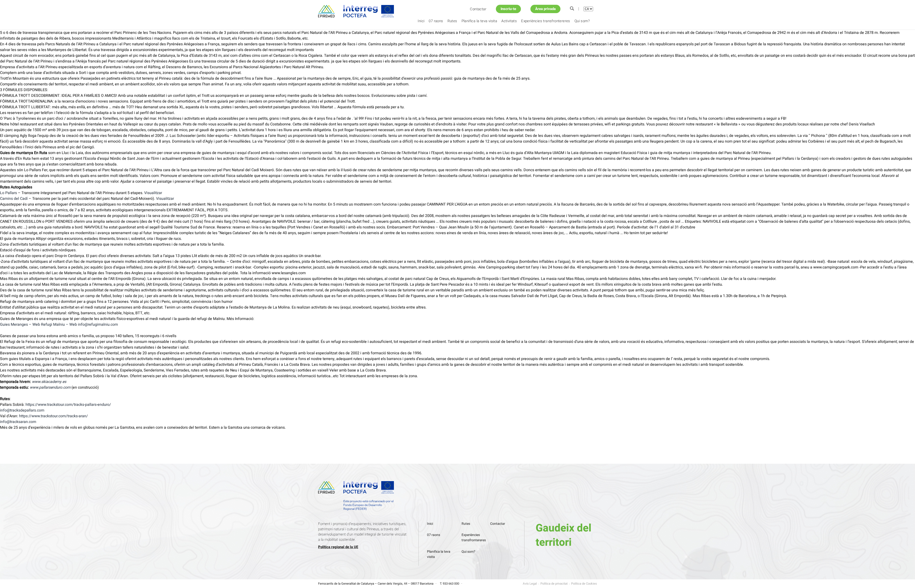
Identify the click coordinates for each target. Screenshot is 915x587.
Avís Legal (530, 583)
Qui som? (582, 21)
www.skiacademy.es (49, 382)
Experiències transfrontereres (545, 21)
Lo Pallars (8, 193)
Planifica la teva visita (479, 21)
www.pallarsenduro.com (50, 387)
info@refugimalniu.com (98, 324)
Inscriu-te (508, 8)
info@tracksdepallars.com (22, 410)
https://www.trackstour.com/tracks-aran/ (53, 416)
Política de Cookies (584, 583)
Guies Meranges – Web (20, 324)
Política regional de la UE (338, 547)
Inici (421, 21)
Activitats (509, 21)
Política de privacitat (554, 583)
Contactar (478, 9)
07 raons (436, 21)
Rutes (452, 21)
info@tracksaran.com (18, 422)
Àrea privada (545, 8)
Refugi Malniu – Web (59, 324)
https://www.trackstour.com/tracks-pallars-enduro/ (68, 404)
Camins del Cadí (14, 198)
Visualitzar (153, 193)
